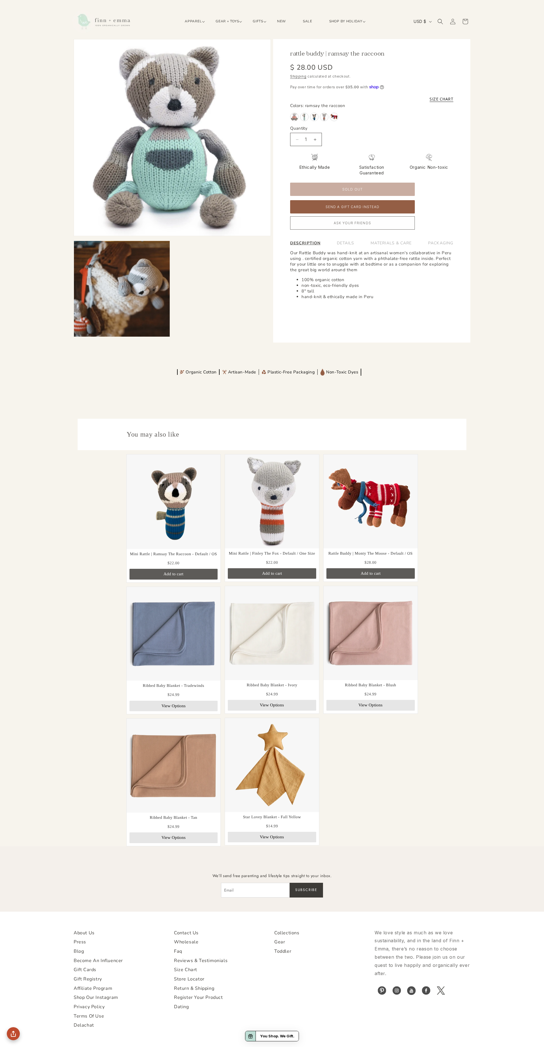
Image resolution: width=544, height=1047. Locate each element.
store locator (189, 979)
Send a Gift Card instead (352, 207)
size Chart (185, 970)
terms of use (89, 1016)
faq (178, 951)
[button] (191, 21)
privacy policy (89, 1007)
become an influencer (98, 961)
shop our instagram (96, 997)
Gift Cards (85, 970)
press (80, 942)
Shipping (298, 76)
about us (84, 933)
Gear (279, 942)
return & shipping (194, 988)
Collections (286, 933)
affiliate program (93, 988)
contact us (186, 933)
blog (79, 951)
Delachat (84, 1025)
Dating (181, 1007)
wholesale (186, 942)
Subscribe (306, 889)
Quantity (298, 128)
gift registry (88, 979)
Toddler (282, 951)
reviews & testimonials (201, 961)
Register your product (198, 997)
